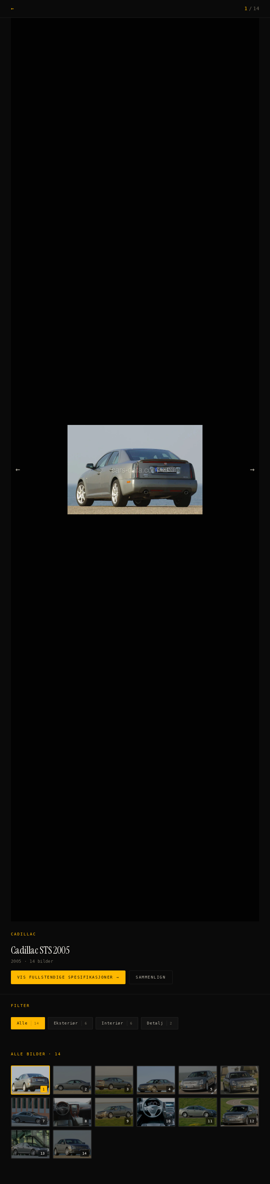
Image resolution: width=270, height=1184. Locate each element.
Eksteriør (70, 1023)
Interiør (117, 1023)
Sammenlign (151, 977)
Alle (28, 1023)
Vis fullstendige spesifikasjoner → (68, 977)
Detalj (159, 1023)
